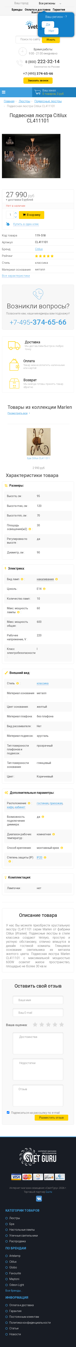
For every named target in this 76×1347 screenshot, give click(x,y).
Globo (13, 1267)
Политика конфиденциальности (30, 1322)
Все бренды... (13, 1290)
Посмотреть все (17, 413)
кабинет (20, 807)
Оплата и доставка (37, 9)
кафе (10, 807)
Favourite (15, 1273)
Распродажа (17, 1241)
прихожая (56, 803)
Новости (15, 1334)
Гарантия (59, 9)
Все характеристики (16, 275)
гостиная (43, 803)
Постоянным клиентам (24, 1316)
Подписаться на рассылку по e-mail (35, 1113)
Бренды (17, 9)
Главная (9, 101)
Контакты (38, 12)
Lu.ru (49, 1191)
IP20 (39, 857)
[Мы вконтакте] (38, 1200)
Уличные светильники (23, 1235)
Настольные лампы (22, 1229)
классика (43, 683)
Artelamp (14, 1255)
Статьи (14, 1328)
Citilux (39, 249)
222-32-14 (42, 61)
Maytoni (14, 1279)
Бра (11, 1224)
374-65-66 (38, 73)
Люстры (14, 1218)
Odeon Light (16, 1284)
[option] (10, 142)
